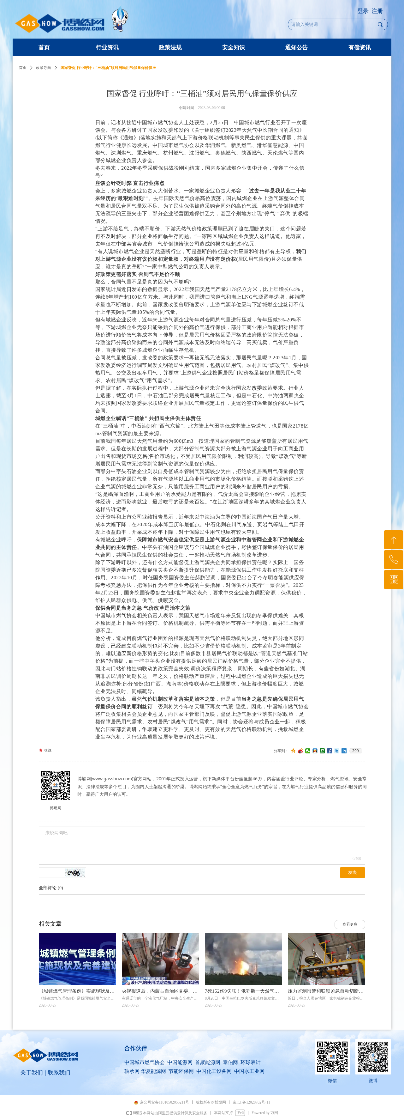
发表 (352, 872)
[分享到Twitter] (337, 750)
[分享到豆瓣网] (322, 750)
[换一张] (75, 872)
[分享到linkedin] (344, 750)
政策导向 (43, 67)
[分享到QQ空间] (293, 750)
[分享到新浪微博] (300, 750)
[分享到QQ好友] (315, 750)
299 (355, 750)
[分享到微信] (308, 750)
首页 (23, 67)
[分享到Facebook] (329, 750)
